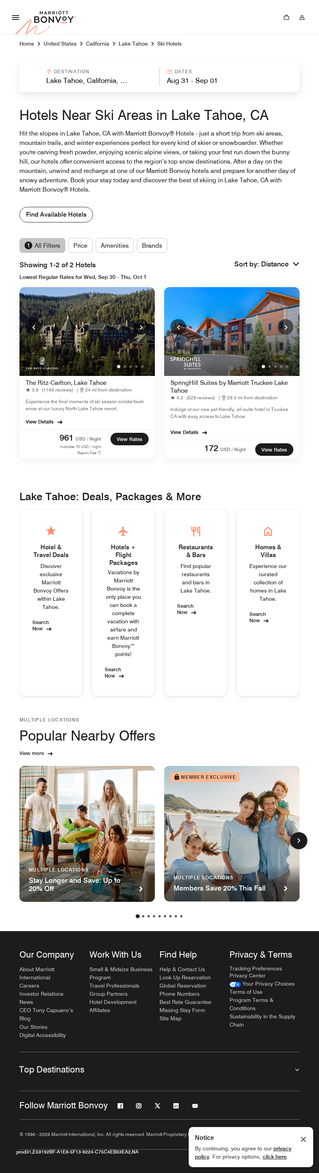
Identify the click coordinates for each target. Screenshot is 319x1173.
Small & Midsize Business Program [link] (120, 973)
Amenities (115, 245)
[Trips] (286, 17)
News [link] (26, 1002)
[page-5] (159, 916)
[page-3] (148, 916)
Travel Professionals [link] (114, 985)
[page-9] (181, 916)
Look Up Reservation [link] (185, 977)
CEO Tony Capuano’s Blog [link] (46, 1014)
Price (81, 245)
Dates (183, 71)
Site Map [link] (170, 1018)
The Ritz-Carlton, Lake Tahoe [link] (66, 382)
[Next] (141, 327)
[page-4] (154, 916)
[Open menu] (15, 17)
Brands (152, 245)
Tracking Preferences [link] (256, 968)
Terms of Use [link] (246, 992)
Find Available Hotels (56, 214)
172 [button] (211, 448)
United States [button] (60, 44)
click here (275, 1157)
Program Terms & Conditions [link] (251, 1004)
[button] (88, 77)
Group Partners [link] (108, 994)
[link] (51, 390)
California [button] (97, 44)
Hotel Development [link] (113, 1002)
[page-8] (176, 916)
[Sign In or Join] (302, 17)
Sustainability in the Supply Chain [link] (262, 1020)
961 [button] (67, 437)
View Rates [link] (129, 439)
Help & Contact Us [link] (182, 969)
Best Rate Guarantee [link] (185, 1002)
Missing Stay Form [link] (182, 1010)
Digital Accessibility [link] (42, 1035)
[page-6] (165, 916)
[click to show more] (298, 840)
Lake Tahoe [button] (133, 44)
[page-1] (138, 916)
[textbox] (89, 81)
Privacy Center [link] (248, 975)
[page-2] (143, 916)
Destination (72, 71)
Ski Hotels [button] (169, 44)
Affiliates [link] (99, 1010)
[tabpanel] (159, 77)
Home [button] (26, 44)
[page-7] (170, 916)
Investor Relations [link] (41, 994)
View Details (40, 421)
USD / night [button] (88, 439)
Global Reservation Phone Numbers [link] (183, 989)
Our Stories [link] (33, 1027)
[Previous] (33, 327)
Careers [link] (29, 985)
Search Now (40, 625)
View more (31, 753)
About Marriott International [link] (36, 973)
